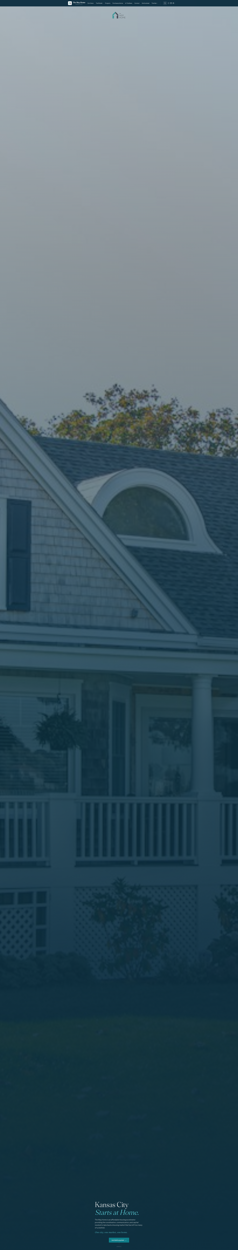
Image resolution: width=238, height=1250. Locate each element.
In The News (128, 3)
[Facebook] (173, 3)
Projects (107, 3)
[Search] (165, 3)
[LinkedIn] (171, 3)
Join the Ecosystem (119, 1240)
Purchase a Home (118, 3)
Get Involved (145, 3)
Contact (137, 3)
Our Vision (90, 3)
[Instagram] (168, 3)
